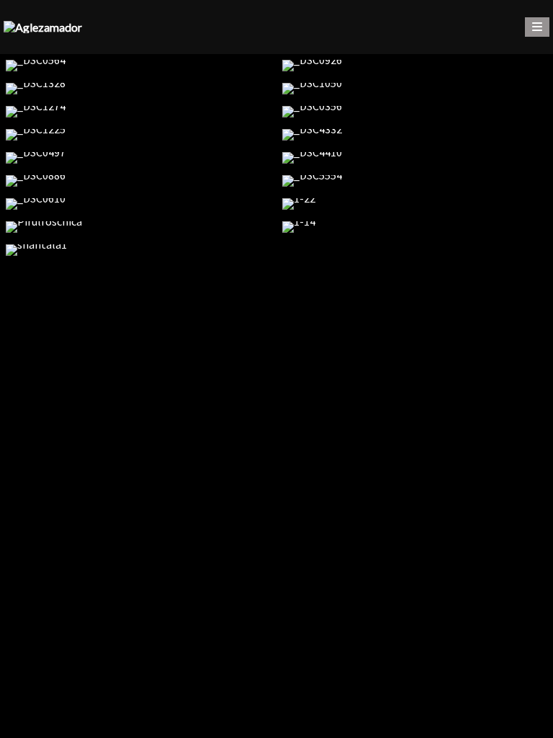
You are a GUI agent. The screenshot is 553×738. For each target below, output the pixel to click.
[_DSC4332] (414, 135)
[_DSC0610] (138, 204)
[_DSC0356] (414, 111)
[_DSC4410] (414, 158)
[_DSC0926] (414, 65)
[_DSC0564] (138, 65)
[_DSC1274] (138, 111)
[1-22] (414, 204)
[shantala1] (138, 250)
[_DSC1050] (414, 88)
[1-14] (414, 227)
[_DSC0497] (138, 158)
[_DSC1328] (138, 88)
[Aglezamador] (43, 27)
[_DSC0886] (138, 181)
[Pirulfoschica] (138, 227)
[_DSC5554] (414, 181)
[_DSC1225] (138, 135)
